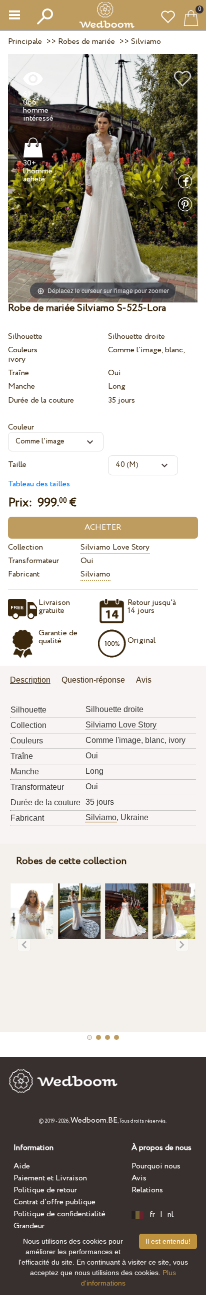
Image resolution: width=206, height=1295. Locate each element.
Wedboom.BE (94, 1120)
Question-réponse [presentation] (93, 680)
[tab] (34, 681)
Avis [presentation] (144, 680)
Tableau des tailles (39, 484)
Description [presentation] (30, 680)
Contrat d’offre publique (55, 1202)
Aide (22, 1166)
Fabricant (24, 574)
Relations (147, 1190)
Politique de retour (45, 1190)
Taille (17, 464)
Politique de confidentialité (60, 1214)
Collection (25, 547)
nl (171, 1215)
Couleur (21, 427)
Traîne (18, 373)
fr (152, 1215)
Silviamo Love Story (115, 547)
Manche (21, 386)
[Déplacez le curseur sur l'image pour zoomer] (103, 177)
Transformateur (33, 561)
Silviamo (95, 574)
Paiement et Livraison (50, 1178)
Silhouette (25, 336)
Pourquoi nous (156, 1166)
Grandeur (29, 1226)
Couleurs (23, 350)
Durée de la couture (41, 400)
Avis (139, 1178)
